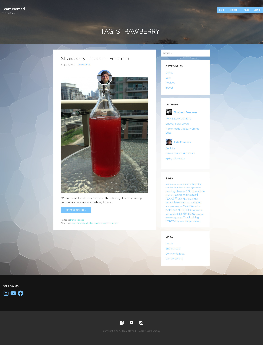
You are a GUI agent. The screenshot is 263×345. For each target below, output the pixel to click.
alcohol (89, 223)
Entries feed (173, 248)
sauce (199, 210)
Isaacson (179, 202)
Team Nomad (13, 9)
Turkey (175, 221)
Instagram (141, 323)
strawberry (105, 223)
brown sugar (190, 188)
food (170, 198)
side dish (182, 213)
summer (115, 223)
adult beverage (78, 223)
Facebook (121, 323)
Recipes (233, 9)
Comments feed (175, 253)
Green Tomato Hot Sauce (180, 153)
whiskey (197, 221)
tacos (179, 217)
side (175, 214)
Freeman (182, 199)
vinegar (188, 221)
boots (167, 188)
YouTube (131, 323)
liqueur (97, 223)
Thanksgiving (191, 217)
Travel (245, 9)
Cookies (180, 195)
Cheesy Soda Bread (177, 123)
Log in (169, 243)
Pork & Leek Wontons (178, 118)
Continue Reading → (76, 210)
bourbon (174, 187)
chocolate (198, 191)
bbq (199, 184)
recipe (183, 209)
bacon (186, 184)
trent (169, 221)
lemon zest (190, 203)
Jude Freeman (83, 64)
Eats (221, 9)
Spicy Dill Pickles (175, 158)
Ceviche (170, 148)
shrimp (169, 214)
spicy (191, 213)
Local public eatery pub (174, 206)
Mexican (188, 206)
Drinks (257, 9)
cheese (180, 191)
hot (191, 199)
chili (188, 191)
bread (182, 187)
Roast (192, 210)
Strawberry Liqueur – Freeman (95, 58)
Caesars (198, 188)
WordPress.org (174, 258)
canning (170, 191)
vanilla (182, 221)
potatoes (171, 210)
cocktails (170, 195)
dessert (192, 195)
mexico (197, 206)
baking (193, 184)
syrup (174, 218)
